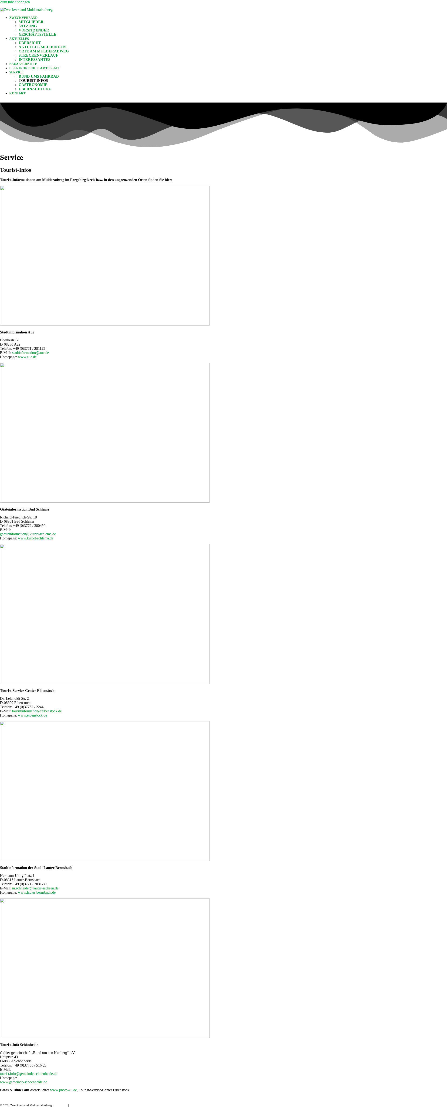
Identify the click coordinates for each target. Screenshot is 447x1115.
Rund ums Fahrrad (39, 76)
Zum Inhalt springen (15, 2)
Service (16, 72)
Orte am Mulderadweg (44, 51)
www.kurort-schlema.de (35, 538)
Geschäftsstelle (37, 34)
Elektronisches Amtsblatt (34, 68)
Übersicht (30, 43)
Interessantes (34, 60)
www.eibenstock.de (32, 715)
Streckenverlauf (38, 55)
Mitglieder (31, 22)
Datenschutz (77, 1105)
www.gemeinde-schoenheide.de (23, 1082)
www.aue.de (27, 357)
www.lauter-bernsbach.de (37, 892)
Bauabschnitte (23, 64)
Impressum (61, 1105)
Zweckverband (23, 18)
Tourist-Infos (33, 80)
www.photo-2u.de (63, 1090)
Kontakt (17, 93)
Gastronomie (33, 85)
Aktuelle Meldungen (42, 47)
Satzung (28, 26)
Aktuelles (19, 39)
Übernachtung (35, 89)
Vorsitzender (34, 30)
